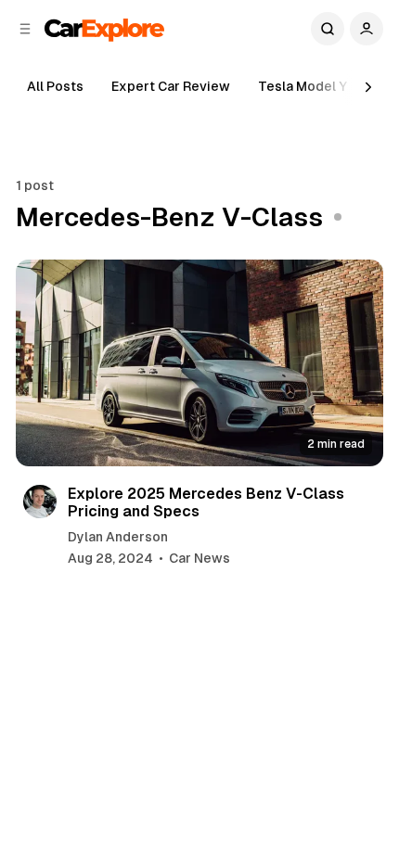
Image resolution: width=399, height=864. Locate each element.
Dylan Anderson (118, 536)
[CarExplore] (104, 28)
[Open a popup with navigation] (25, 28)
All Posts (55, 86)
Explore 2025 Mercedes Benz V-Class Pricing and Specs (206, 502)
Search (327, 28)
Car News (199, 558)
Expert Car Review (170, 86)
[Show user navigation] (366, 28)
